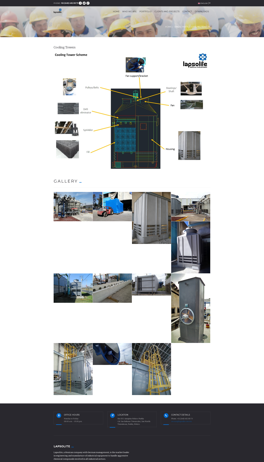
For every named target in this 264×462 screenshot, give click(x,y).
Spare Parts (181, 27)
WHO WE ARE (129, 11)
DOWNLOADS (202, 11)
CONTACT (187, 11)
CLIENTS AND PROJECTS (167, 11)
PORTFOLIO (145, 11)
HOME (116, 11)
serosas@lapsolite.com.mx (181, 421)
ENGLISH (204, 3)
